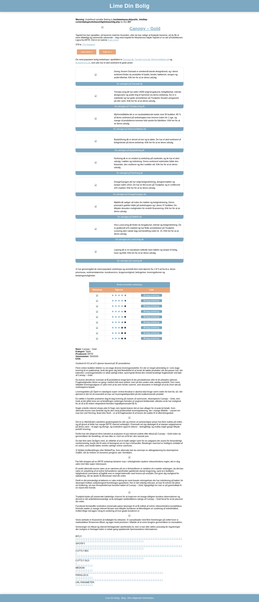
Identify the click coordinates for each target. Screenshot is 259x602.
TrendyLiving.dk (142, 59)
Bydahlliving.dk (83, 63)
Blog (123, 598)
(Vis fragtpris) (88, 44)
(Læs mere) (113, 40)
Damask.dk (128, 59)
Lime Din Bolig (129, 6)
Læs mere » (86, 52)
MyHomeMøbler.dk (160, 59)
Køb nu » (107, 52)
